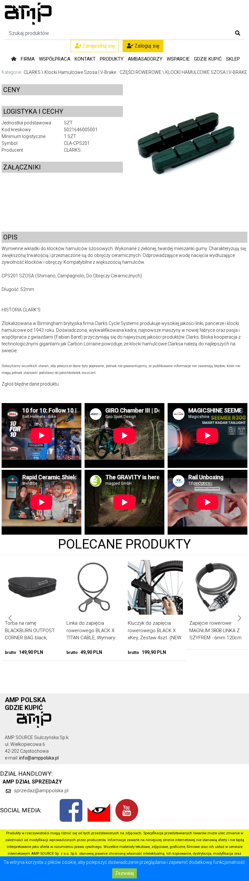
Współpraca (54, 59)
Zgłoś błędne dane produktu (30, 384)
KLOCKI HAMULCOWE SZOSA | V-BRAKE (206, 72)
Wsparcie (178, 59)
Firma (28, 59)
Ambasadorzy (145, 59)
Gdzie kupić (208, 59)
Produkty (112, 59)
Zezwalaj (124, 873)
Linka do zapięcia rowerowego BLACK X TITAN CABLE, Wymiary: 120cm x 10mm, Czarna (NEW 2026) (37, 637)
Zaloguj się (146, 46)
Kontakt (85, 59)
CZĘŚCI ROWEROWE (140, 72)
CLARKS (32, 72)
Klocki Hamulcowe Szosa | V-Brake (80, 72)
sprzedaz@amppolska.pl (41, 791)
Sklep (233, 59)
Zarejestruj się (98, 46)
